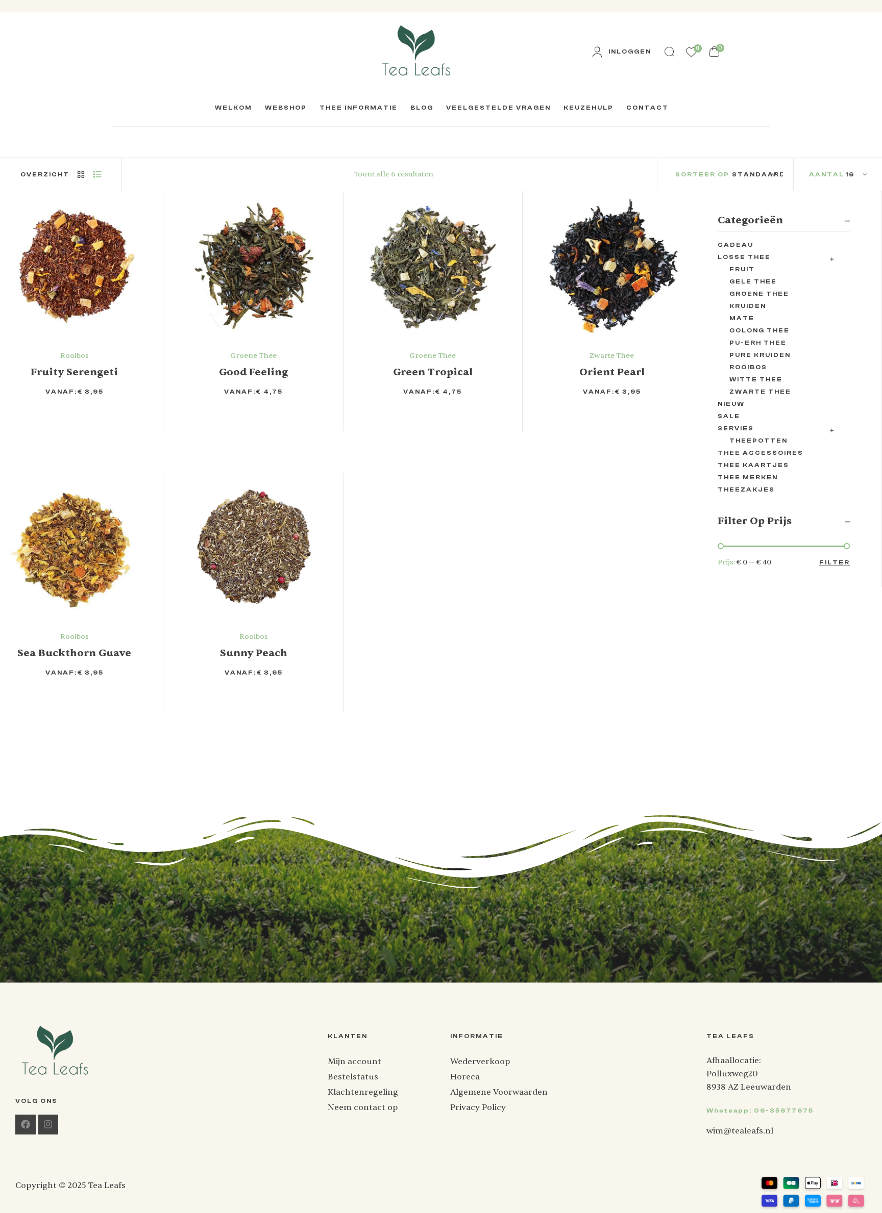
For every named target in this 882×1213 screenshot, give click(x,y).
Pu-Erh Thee (758, 342)
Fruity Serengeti (74, 372)
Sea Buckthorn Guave (74, 653)
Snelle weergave (111, 415)
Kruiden (747, 305)
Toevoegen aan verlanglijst (96, 414)
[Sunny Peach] (253, 546)
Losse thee (744, 257)
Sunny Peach (253, 653)
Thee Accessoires (760, 452)
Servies (736, 428)
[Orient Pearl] (611, 265)
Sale (729, 416)
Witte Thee (755, 379)
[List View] (97, 174)
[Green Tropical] (432, 265)
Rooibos (74, 355)
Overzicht (44, 174)
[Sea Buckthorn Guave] (74, 546)
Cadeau (735, 244)
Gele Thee (753, 281)
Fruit (742, 269)
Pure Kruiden (760, 354)
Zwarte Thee (612, 355)
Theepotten (758, 440)
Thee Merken (748, 477)
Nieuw (731, 403)
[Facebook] (25, 1125)
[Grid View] (81, 174)
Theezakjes (746, 489)
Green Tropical (433, 372)
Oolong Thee (759, 330)
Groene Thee (253, 355)
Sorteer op (702, 174)
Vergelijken (126, 415)
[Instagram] (48, 1125)
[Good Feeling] (253, 265)
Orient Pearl (612, 372)
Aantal (826, 174)
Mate (741, 318)
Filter (834, 562)
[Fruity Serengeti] (74, 265)
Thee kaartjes (753, 465)
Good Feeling (253, 372)
